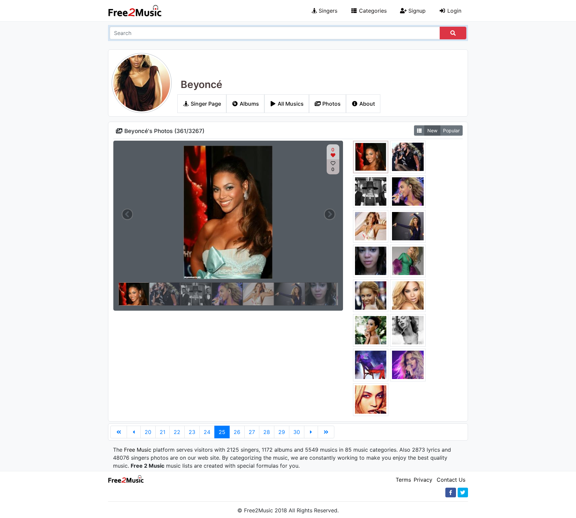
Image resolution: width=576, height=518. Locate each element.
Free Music (137, 449)
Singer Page (205, 103)
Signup (416, 10)
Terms (403, 479)
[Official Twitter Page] (463, 492)
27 (252, 432)
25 (222, 432)
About (366, 103)
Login (453, 10)
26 (237, 432)
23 (192, 432)
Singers (327, 10)
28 (266, 432)
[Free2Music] (135, 10)
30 (296, 432)
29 (281, 432)
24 (207, 432)
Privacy (423, 479)
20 (148, 432)
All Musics (290, 103)
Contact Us (451, 479)
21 (162, 432)
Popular (451, 130)
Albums (248, 103)
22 (177, 432)
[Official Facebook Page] (450, 492)
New (432, 130)
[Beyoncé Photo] (370, 156)
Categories (372, 10)
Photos (331, 103)
